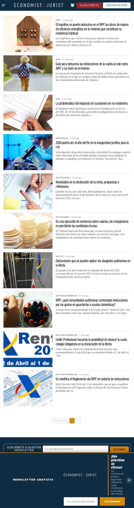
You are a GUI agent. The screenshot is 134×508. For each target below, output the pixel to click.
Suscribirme (112, 501)
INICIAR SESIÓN (116, 5)
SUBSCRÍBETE (89, 5)
